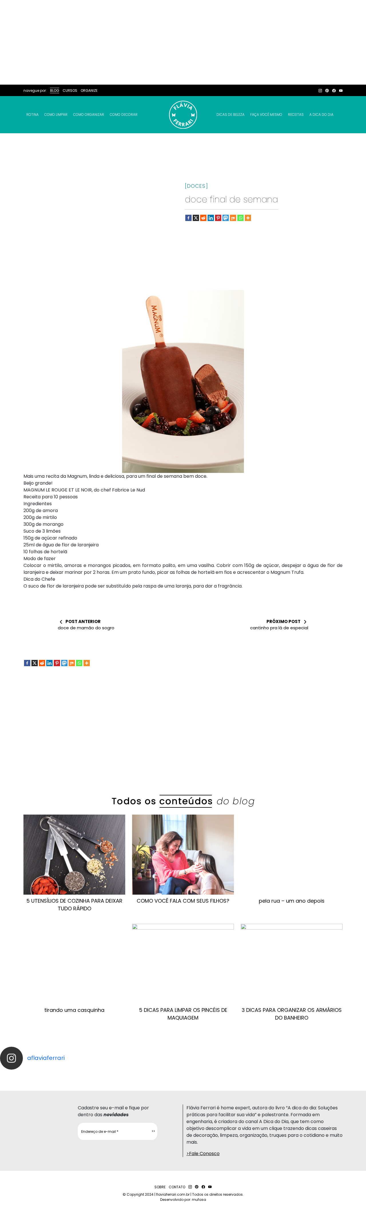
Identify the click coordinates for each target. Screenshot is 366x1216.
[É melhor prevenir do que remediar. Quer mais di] (23, 1074)
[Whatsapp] (240, 218)
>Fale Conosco (203, 1153)
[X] (196, 218)
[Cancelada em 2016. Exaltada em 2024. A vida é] (297, 1074)
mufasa (199, 1199)
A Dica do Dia (321, 114)
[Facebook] (188, 218)
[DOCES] (196, 186)
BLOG (54, 90)
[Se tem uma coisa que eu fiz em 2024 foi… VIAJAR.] (69, 1074)
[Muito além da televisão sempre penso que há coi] (343, 1074)
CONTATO (177, 1187)
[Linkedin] (211, 218)
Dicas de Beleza (230, 114)
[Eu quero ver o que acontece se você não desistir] (160, 1074)
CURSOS (70, 90)
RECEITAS (296, 114)
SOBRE (160, 1187)
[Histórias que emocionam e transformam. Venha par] (206, 1074)
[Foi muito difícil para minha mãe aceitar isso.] (114, 1074)
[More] (248, 218)
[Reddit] (203, 218)
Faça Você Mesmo (266, 114)
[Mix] (233, 218)
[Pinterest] (218, 218)
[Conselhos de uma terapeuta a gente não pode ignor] (251, 1074)
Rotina (32, 114)
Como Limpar (55, 114)
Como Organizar (88, 114)
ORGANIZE (89, 90)
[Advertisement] (183, 42)
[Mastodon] (225, 218)
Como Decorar (124, 114)
